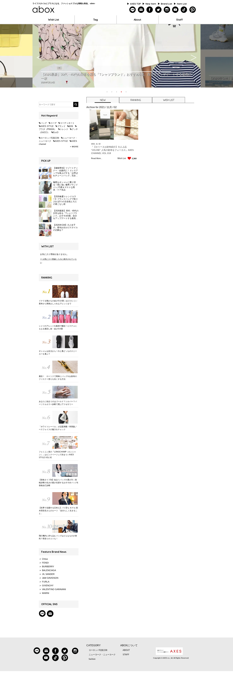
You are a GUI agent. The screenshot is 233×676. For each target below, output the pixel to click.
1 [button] (107, 91)
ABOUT (126, 650)
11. (97, 144)
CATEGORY (93, 645)
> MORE (74, 147)
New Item (151, 3)
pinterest (192, 9)
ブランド (61, 126)
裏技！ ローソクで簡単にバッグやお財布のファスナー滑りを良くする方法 (58, 377)
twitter (158, 9)
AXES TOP (135, 3)
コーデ (53, 123)
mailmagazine (141, 9)
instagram (167, 9)
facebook (149, 9)
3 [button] (116, 91)
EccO (55, 132)
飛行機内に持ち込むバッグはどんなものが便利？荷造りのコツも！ (58, 537)
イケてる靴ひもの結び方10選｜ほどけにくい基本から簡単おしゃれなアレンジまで (58, 302)
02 (99, 144)
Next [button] (193, 56)
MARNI (45, 593)
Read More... (96, 158)
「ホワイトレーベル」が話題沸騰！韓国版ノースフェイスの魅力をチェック (58, 428)
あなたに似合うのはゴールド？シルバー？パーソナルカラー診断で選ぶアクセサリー (58, 402)
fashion (92, 659)
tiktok (184, 9)
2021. (93, 144)
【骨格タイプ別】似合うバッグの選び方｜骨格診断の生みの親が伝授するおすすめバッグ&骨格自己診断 (58, 483)
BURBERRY (48, 566)
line (132, 9)
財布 (71, 126)
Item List (182, 3)
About (137, 19)
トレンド (64, 129)
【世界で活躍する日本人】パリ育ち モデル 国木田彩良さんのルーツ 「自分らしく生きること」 (58, 511)
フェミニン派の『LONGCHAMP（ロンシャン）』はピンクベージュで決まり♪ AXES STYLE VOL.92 (57, 455)
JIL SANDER (48, 574)
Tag (95, 19)
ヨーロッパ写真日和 (50, 138)
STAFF (126, 654)
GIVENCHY (47, 585)
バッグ (44, 123)
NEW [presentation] (103, 100)
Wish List (53, 19)
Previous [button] (39, 56)
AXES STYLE (47, 126)
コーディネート (67, 123)
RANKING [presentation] (135, 100)
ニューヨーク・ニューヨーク (102, 654)
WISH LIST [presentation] (168, 100)
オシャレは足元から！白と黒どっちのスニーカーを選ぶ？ (58, 352)
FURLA (45, 581)
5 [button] (126, 91)
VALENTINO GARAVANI (54, 589)
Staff (179, 19)
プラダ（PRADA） (47, 129)
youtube (175, 9)
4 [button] (121, 91)
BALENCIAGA (49, 570)
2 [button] (111, 91)
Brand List (166, 3)
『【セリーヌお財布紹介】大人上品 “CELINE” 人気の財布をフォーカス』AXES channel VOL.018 (112, 150)
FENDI (45, 562)
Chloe (45, 559)
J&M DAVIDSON (50, 578)
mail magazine (50, 613)
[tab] (102, 100)
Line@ (42, 613)
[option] (116, 56)
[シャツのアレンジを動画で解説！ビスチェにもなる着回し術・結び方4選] (58, 316)
